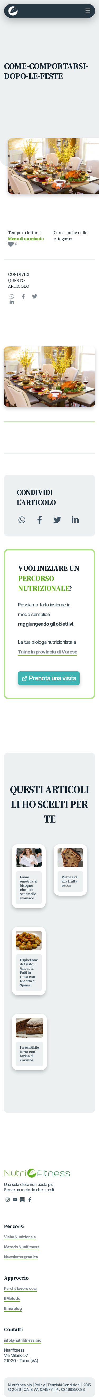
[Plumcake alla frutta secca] (70, 857)
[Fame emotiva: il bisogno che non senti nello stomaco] (29, 857)
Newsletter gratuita (21, 1257)
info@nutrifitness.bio (22, 1340)
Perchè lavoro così (20, 1288)
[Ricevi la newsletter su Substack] (22, 1199)
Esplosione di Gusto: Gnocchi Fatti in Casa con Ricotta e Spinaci (29, 972)
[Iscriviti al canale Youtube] (15, 1199)
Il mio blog (13, 1308)
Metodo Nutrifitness (21, 1247)
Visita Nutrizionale (20, 1237)
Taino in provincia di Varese (47, 652)
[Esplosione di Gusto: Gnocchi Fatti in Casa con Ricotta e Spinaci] (29, 940)
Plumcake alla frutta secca (70, 881)
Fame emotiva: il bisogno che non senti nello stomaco (28, 888)
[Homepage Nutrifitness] (37, 1172)
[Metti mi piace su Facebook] (30, 1199)
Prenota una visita (51, 678)
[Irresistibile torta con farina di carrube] (29, 1028)
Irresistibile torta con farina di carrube (29, 1054)
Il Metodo (12, 1298)
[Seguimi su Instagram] (7, 1199)
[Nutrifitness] (12, 11)
